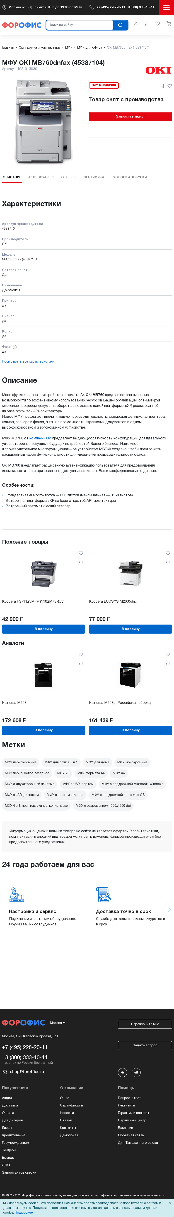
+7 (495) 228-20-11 (111, 7)
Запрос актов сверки (19, 1172)
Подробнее (24, 1212)
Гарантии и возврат (134, 1113)
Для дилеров (12, 1120)
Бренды (8, 1157)
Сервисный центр (132, 1120)
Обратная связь (131, 1135)
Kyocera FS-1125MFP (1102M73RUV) (33, 601)
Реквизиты (126, 1105)
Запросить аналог (130, 116)
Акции (7, 1098)
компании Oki (40, 438)
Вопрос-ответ (129, 1098)
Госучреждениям (15, 1142)
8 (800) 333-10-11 (141, 7)
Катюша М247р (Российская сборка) (120, 703)
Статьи (66, 1120)
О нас (64, 1098)
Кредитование (13, 1135)
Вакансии (125, 1128)
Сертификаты (71, 1105)
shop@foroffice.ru (27, 1072)
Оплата (8, 1113)
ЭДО (6, 1165)
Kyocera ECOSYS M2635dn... (113, 601)
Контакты (68, 1128)
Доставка (10, 1105)
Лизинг (7, 1128)
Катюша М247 (14, 703)
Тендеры (9, 1150)
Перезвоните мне (145, 1024)
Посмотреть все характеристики (28, 361)
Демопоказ (69, 1135)
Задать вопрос (145, 1045)
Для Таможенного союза (138, 1142)
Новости (67, 1113)
